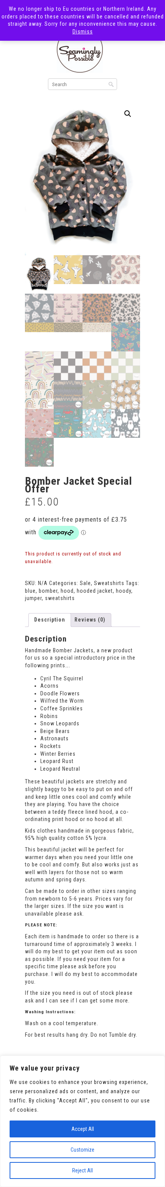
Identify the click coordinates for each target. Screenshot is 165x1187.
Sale (85, 583)
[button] (128, 114)
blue (30, 591)
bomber (48, 591)
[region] (82, 1121)
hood (67, 591)
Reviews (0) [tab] (90, 620)
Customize (82, 1150)
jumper (33, 598)
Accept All (82, 1129)
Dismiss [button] (83, 31)
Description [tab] (49, 620)
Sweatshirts (109, 583)
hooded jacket (95, 591)
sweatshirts (60, 598)
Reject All (82, 1170)
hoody (123, 591)
